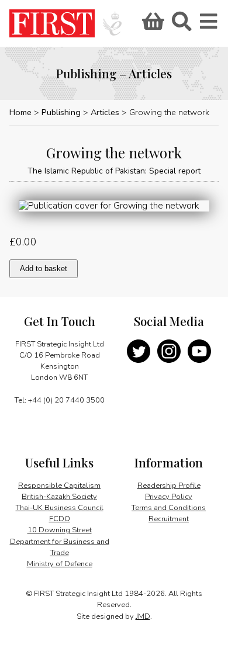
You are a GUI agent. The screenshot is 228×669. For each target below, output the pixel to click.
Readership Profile (169, 485)
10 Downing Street (59, 530)
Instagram (169, 351)
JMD (143, 616)
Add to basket (43, 268)
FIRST (52, 23)
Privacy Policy (168, 496)
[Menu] (209, 25)
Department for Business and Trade (59, 547)
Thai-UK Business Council (59, 507)
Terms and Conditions (169, 507)
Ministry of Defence (59, 564)
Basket (151, 25)
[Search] (181, 25)
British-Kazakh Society (59, 496)
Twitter (138, 351)
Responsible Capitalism (59, 485)
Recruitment (168, 519)
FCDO (59, 519)
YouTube (199, 351)
